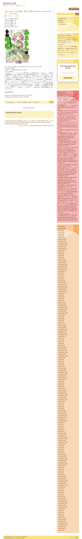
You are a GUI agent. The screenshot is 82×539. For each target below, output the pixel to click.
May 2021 (61, 341)
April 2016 (61, 451)
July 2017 (61, 424)
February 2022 (62, 325)
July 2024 (61, 273)
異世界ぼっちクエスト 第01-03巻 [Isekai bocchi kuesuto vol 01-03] (67, 189)
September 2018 (63, 399)
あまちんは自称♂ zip (34, 102)
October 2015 (62, 462)
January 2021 (62, 349)
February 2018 (62, 412)
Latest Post (74, 9)
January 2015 (62, 478)
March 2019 (61, 388)
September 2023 (63, 291)
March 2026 (61, 237)
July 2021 (61, 338)
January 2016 (62, 456)
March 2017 (61, 431)
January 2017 (62, 435)
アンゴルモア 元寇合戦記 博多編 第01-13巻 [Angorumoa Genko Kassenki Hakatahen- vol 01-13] (67, 193)
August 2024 (61, 271)
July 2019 (61, 381)
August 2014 (61, 487)
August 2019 (61, 379)
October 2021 (62, 332)
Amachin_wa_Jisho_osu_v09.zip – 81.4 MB (16, 96)
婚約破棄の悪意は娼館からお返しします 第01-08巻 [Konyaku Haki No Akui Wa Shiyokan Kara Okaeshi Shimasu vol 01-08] (68, 143)
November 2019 (62, 374)
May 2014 (61, 492)
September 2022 (63, 313)
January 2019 (62, 392)
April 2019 (61, 386)
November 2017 (62, 417)
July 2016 (61, 446)
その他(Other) (62, 24)
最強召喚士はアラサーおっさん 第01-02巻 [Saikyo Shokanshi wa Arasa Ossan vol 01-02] (67, 96)
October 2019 (62, 376)
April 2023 (61, 300)
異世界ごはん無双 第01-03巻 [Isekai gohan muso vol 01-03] (68, 165)
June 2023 (61, 297)
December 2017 (62, 415)
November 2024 (62, 266)
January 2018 (62, 413)
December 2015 (62, 458)
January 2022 (62, 327)
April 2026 (61, 236)
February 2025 (62, 261)
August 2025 (61, 250)
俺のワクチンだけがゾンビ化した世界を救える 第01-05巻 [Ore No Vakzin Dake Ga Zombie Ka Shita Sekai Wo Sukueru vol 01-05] (68, 150)
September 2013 (63, 507)
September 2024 (63, 270)
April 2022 (61, 322)
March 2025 (61, 259)
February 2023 (62, 304)
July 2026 (61, 230)
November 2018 (62, 395)
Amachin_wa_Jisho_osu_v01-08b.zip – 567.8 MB (18, 95)
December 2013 (62, 501)
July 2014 (61, 489)
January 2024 (62, 284)
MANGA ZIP (7, 536)
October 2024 (62, 268)
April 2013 (61, 516)
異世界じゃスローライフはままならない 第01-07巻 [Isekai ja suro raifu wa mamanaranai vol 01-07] (68, 112)
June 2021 (61, 340)
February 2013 (62, 519)
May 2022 (61, 320)
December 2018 (62, 394)
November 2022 (62, 309)
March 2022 (61, 324)
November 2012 (62, 525)
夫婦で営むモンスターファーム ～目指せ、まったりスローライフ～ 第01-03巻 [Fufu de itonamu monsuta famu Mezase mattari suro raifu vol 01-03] (68, 125)
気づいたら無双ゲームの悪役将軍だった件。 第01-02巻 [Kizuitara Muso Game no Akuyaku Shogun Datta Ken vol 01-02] (68, 102)
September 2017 (63, 420)
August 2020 (61, 358)
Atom (12, 538)
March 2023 (61, 302)
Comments (18, 538)
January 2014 (62, 499)
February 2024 (62, 282)
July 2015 (61, 467)
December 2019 (62, 372)
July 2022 (61, 316)
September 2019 (63, 377)
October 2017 (62, 419)
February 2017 (62, 433)
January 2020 (62, 370)
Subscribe (68, 78)
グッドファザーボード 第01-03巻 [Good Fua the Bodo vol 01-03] (35, 125)
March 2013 (61, 517)
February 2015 (62, 476)
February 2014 (62, 498)
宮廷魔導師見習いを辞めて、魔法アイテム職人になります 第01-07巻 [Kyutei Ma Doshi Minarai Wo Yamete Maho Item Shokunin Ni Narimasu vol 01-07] (68, 136)
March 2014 (61, 496)
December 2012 (62, 523)
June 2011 (61, 530)
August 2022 (61, 315)
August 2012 (61, 528)
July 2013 (61, 510)
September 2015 (63, 464)
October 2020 (62, 354)
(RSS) (9, 538)
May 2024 (61, 277)
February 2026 (62, 239)
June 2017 (61, 426)
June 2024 (61, 275)
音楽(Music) (61, 22)
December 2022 (62, 307)
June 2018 (61, 404)
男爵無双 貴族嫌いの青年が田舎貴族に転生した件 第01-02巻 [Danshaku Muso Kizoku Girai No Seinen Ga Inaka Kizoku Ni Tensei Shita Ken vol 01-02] (67, 180)
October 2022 (62, 311)
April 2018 (61, 408)
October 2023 (62, 289)
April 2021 (61, 343)
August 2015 (61, 465)
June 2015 (61, 469)
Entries (6, 538)
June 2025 (61, 253)
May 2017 (61, 428)
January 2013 (62, 521)
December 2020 (62, 350)
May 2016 (61, 449)
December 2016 (62, 437)
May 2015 (61, 471)
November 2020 (62, 352)
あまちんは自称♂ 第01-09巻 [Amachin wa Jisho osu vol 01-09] (30, 12)
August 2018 (61, 401)
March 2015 (61, 474)
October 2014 (62, 483)
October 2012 (62, 526)
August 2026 (61, 228)
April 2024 (61, 279)
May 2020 (61, 363)
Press (25, 536)
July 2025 (61, 252)
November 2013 (62, 503)
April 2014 (61, 494)
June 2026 (61, 232)
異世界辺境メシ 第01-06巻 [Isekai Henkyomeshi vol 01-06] (67, 186)
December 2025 (62, 243)
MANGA (18, 15)
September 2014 (63, 485)
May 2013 (61, 514)
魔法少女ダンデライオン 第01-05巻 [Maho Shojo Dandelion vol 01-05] (68, 197)
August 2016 (61, 444)
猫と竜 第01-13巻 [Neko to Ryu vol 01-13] (68, 130)
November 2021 (62, 331)
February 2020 (62, 368)
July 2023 (61, 295)
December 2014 (62, 480)
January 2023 (62, 306)
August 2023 (61, 293)
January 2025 (62, 262)
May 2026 (61, 234)
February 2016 (62, 455)
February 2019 (62, 390)
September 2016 (63, 442)
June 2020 (61, 361)
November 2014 (62, 482)
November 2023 (62, 288)
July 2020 (61, 359)
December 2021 (62, 329)
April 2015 (61, 473)
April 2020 (61, 365)
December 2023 (62, 286)
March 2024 (61, 280)
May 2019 (61, 385)
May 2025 (61, 255)
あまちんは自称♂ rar (23, 102)
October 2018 (62, 397)
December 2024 (62, 264)
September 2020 (63, 356)
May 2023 (61, 298)
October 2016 (62, 440)
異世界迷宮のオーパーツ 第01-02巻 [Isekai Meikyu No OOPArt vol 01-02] (68, 107)
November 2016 (62, 438)
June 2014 (61, 491)
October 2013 (62, 505)
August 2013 (61, 508)
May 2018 (61, 406)
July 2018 (61, 403)
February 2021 (62, 347)
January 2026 (62, 241)
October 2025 (62, 246)
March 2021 (61, 345)
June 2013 (61, 512)
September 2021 (63, 334)
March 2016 (61, 453)
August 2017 (61, 422)
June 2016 (61, 447)
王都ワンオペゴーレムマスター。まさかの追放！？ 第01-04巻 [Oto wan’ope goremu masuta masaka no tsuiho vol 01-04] (68, 118)
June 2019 (61, 383)
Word (23, 536)
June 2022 (61, 318)
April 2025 (61, 257)
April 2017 (61, 429)
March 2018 (61, 410)
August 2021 (61, 336)
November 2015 (62, 460)
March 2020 (61, 367)
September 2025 (63, 248)
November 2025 (62, 245)
